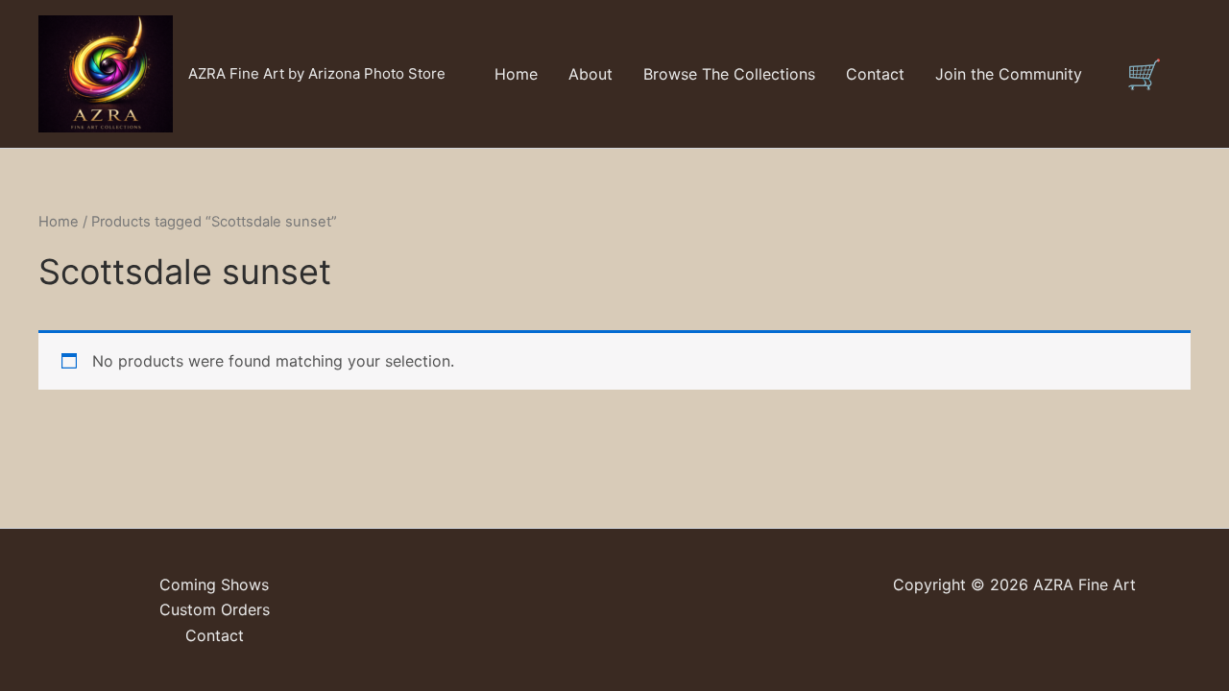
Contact (875, 73)
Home (516, 73)
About (590, 73)
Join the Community (1008, 73)
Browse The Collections (729, 73)
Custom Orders (214, 609)
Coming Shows (214, 584)
